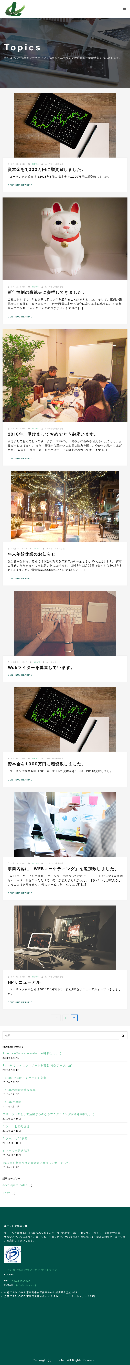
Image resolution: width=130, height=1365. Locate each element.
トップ (8, 1269)
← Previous (56, 1018)
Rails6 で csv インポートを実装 (25, 1077)
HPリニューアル (24, 982)
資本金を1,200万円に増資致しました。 (47, 169)
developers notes (15, 1185)
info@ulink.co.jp (27, 1285)
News (35, 164)
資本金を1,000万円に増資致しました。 (47, 763)
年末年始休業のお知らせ (32, 554)
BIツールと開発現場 (16, 1126)
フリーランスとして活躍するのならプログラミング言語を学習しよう (49, 1114)
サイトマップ (49, 1269)
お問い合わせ (32, 1269)
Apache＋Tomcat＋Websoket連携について (32, 1053)
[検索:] (65, 1033)
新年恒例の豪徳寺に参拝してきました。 (47, 292)
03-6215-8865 (21, 1281)
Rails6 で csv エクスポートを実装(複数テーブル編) (38, 1065)
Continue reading (20, 185)
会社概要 (18, 1269)
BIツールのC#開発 (15, 1138)
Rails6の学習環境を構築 (19, 1089)
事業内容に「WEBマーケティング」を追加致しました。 (63, 868)
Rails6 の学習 (12, 1102)
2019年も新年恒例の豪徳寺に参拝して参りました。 (37, 1162)
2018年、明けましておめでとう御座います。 (53, 434)
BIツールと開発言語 (16, 1150)
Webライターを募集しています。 (41, 667)
